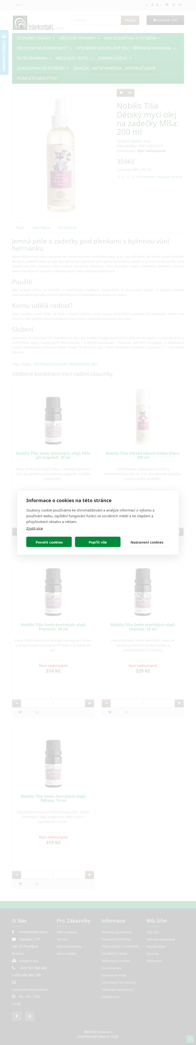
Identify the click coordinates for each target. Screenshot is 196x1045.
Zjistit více (34, 528)
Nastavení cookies (147, 541)
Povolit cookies (49, 541)
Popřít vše (98, 541)
